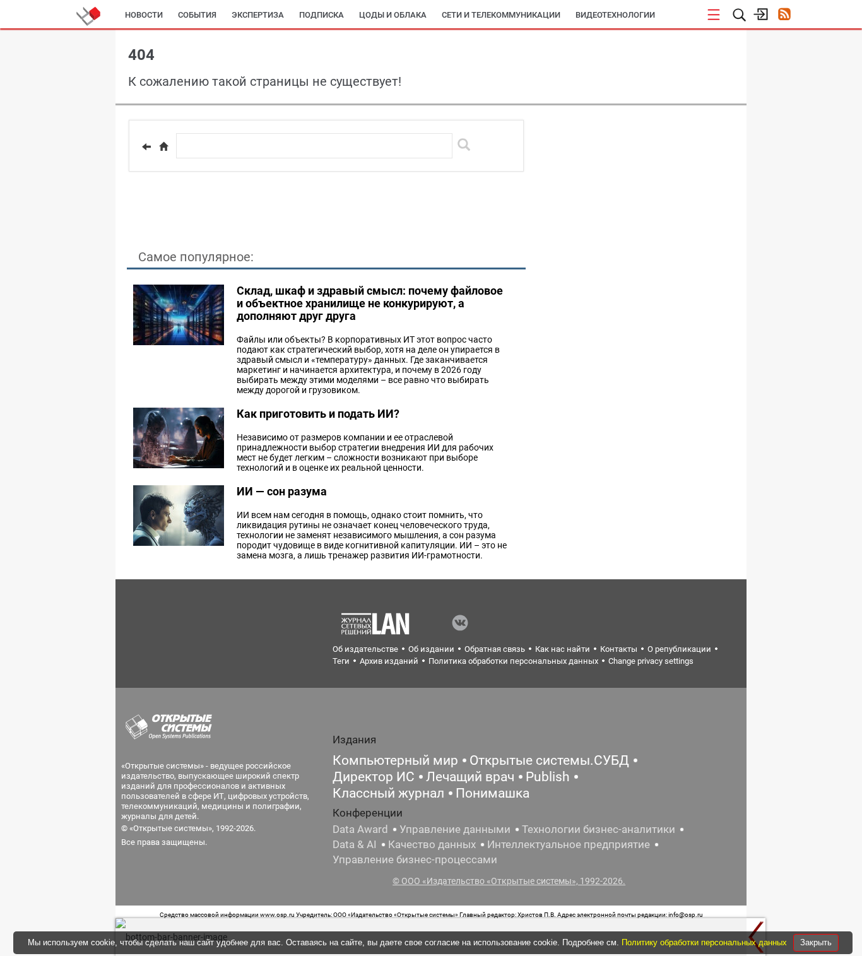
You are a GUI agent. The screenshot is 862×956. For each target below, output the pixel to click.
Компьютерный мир (395, 760)
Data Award (360, 829)
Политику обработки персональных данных (705, 942)
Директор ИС (374, 776)
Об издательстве (365, 649)
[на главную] (163, 146)
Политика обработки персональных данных (513, 661)
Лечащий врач (470, 776)
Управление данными (455, 829)
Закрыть (816, 942)
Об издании (431, 649)
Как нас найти (562, 649)
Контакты (618, 649)
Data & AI (355, 844)
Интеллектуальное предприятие (568, 844)
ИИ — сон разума (282, 491)
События (197, 15)
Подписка (321, 15)
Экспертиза (258, 15)
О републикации (679, 649)
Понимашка (492, 793)
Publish (548, 776)
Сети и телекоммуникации (501, 15)
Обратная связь (494, 649)
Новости (144, 15)
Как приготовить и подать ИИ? (318, 413)
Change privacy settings (651, 661)
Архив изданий (389, 661)
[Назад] (146, 146)
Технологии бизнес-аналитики (598, 829)
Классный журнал (388, 793)
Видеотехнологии (615, 15)
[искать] (464, 144)
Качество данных (432, 844)
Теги (341, 661)
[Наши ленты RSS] (784, 15)
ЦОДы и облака (393, 15)
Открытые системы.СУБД (549, 760)
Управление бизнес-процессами (415, 859)
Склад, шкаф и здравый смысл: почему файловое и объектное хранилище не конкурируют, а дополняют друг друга (370, 303)
